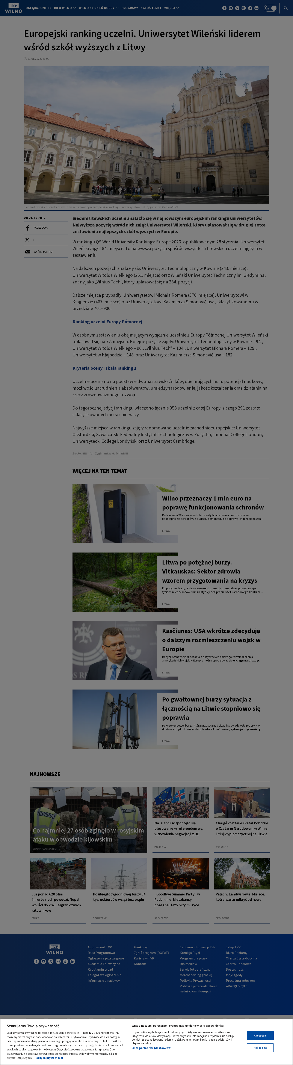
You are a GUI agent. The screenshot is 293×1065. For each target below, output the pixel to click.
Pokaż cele (260, 1048)
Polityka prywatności (49, 1058)
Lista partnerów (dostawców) (152, 1048)
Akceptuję (260, 1035)
